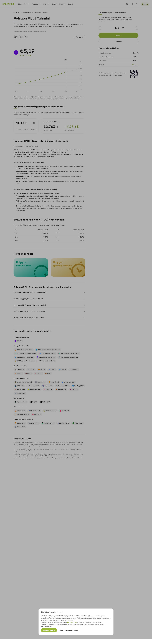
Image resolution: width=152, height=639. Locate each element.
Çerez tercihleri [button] (72, 622)
